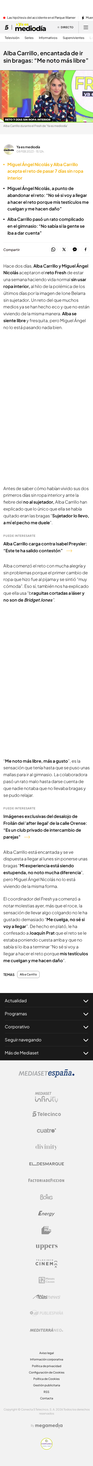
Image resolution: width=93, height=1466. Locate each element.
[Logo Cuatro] (46, 1131)
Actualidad (16, 1000)
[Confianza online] (46, 1448)
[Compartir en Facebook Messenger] (75, 249)
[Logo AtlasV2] (47, 1296)
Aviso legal (46, 1353)
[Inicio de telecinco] (6, 27)
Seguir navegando (23, 1039)
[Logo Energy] (46, 1214)
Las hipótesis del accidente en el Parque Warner (41, 18)
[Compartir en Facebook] (85, 249)
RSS (46, 1392)
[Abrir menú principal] (85, 27)
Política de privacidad (46, 1366)
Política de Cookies (46, 1379)
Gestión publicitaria (46, 1385)
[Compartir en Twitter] (64, 249)
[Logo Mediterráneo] (46, 1330)
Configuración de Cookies (46, 1372)
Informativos (48, 37)
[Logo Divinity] (46, 1147)
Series (29, 37)
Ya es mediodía (28, 146)
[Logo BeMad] (46, 1230)
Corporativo (17, 1026)
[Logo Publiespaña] (46, 1313)
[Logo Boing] (46, 1197)
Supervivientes (73, 37)
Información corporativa (46, 1359)
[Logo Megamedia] (48, 1425)
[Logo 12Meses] (47, 1280)
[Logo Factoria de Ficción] (46, 1180)
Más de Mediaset (22, 1052)
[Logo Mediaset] (46, 1076)
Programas (16, 1013)
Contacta (46, 1398)
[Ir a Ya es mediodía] (30, 27)
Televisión (12, 37)
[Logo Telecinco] (46, 1114)
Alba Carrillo (28, 974)
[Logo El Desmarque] (46, 1163)
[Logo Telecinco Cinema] (46, 1263)
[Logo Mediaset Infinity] (46, 1097)
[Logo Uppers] (46, 1247)
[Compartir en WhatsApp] (53, 249)
